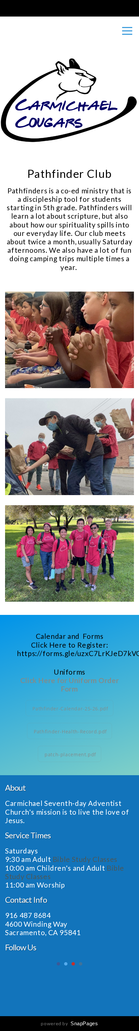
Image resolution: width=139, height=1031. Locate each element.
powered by (69, 1023)
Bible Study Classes (86, 859)
